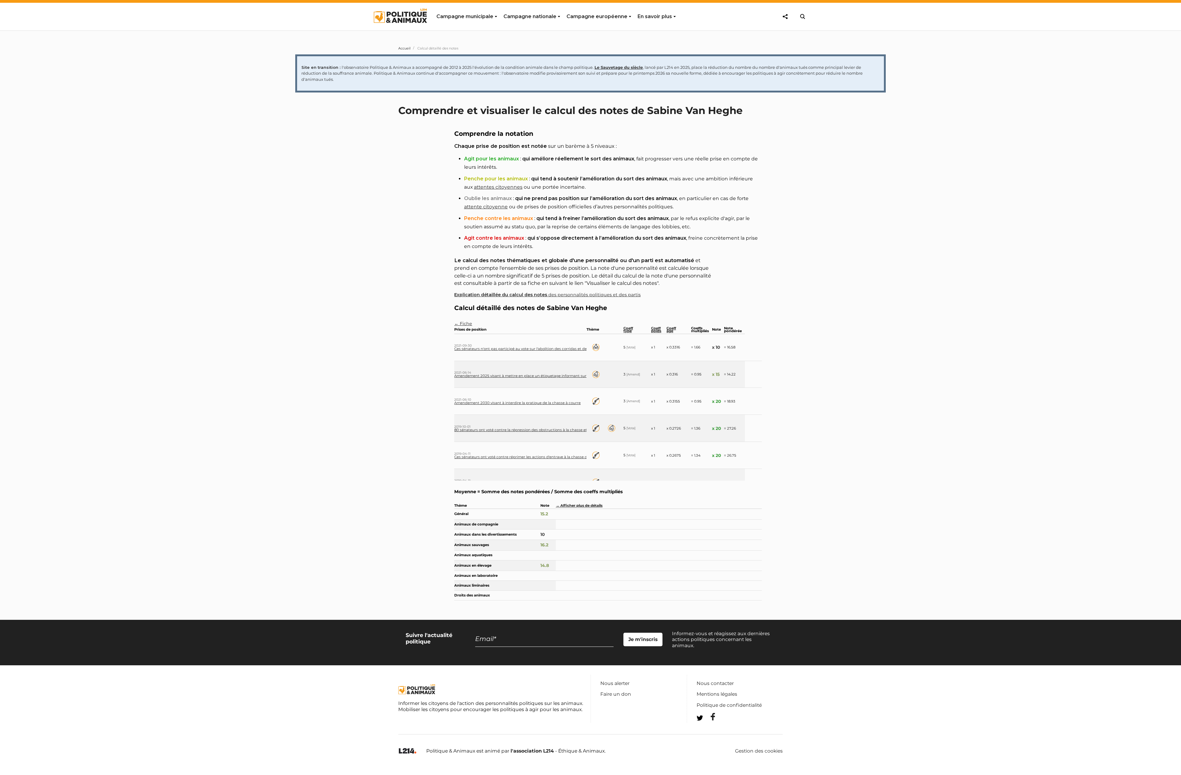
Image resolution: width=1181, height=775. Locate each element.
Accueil (404, 48)
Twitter (709, 729)
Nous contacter (715, 683)
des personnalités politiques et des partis (547, 294)
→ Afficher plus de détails (579, 505)
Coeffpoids (656, 329)
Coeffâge (671, 329)
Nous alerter (615, 683)
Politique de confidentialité (729, 705)
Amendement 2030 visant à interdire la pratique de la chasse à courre (517, 403)
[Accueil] (400, 28)
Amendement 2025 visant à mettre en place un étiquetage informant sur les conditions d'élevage (542, 376)
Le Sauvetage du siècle (618, 67)
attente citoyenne (486, 207)
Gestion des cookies (759, 751)
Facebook (709, 717)
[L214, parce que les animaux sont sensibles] (407, 751)
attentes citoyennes (498, 187)
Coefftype (628, 329)
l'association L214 (532, 751)
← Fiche (463, 323)
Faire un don (615, 694)
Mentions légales (717, 694)
